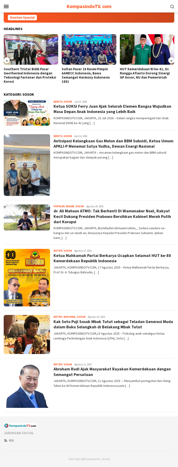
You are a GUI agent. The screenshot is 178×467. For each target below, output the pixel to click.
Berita (58, 101)
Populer (59, 206)
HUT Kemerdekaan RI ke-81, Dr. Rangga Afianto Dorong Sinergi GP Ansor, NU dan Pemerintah (145, 73)
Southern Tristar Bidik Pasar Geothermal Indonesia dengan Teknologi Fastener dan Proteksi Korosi (30, 75)
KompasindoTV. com (89, 6)
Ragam (70, 206)
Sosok (68, 101)
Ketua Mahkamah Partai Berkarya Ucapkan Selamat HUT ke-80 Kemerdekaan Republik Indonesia (112, 258)
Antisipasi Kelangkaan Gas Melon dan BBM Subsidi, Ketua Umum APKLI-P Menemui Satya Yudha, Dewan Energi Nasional (113, 143)
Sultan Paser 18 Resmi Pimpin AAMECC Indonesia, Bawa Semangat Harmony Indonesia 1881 (86, 75)
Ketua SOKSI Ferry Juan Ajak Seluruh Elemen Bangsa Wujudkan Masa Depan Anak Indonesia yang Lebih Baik (112, 109)
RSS (11, 441)
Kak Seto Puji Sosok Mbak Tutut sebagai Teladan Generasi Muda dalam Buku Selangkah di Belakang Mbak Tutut (113, 324)
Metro (58, 250)
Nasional (70, 316)
